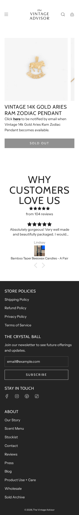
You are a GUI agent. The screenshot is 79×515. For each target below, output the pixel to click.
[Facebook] (7, 396)
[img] (39, 208)
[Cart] (72, 14)
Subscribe (36, 374)
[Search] (62, 14)
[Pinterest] (26, 396)
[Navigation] (6, 14)
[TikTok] (36, 396)
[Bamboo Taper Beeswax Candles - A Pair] (39, 250)
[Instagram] (16, 396)
